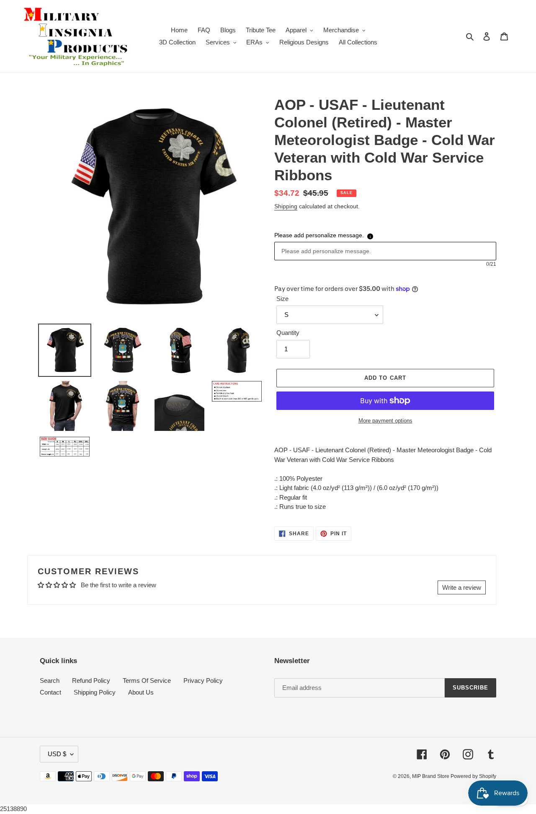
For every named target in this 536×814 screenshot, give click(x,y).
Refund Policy (91, 680)
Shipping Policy (95, 692)
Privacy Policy (203, 680)
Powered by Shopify (473, 776)
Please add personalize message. (319, 235)
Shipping (285, 206)
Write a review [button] (461, 587)
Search (49, 680)
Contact (50, 692)
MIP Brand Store (431, 776)
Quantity (287, 332)
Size (282, 298)
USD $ (57, 753)
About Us (141, 692)
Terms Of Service (147, 680)
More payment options (385, 420)
